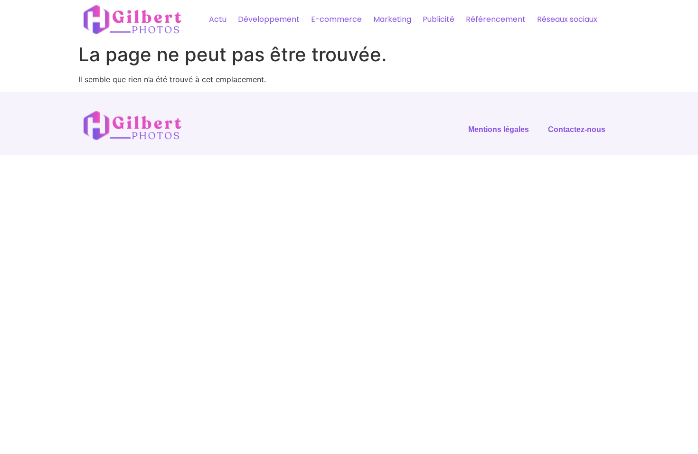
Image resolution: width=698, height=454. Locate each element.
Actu (217, 19)
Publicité (438, 19)
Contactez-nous (576, 129)
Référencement (496, 19)
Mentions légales (498, 129)
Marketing (392, 19)
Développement (269, 19)
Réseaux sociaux (567, 19)
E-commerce (336, 19)
